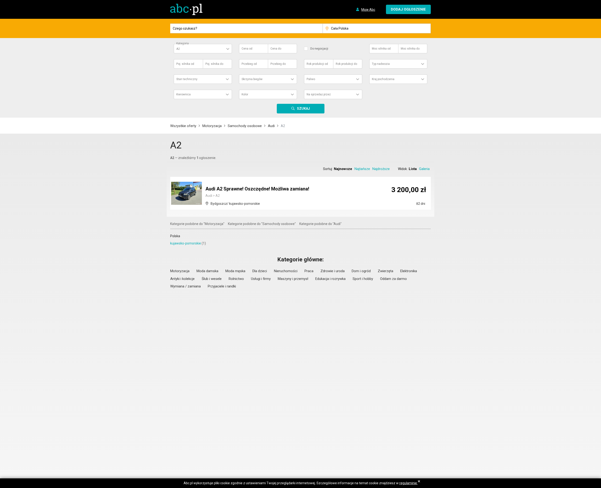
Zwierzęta (385, 271)
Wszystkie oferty (183, 126)
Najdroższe (381, 169)
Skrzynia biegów (252, 79)
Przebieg (249, 64)
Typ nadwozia (381, 64)
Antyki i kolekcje (182, 279)
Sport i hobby (363, 279)
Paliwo (311, 79)
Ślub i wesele (212, 279)
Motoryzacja (212, 126)
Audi (271, 126)
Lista (413, 169)
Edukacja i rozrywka (330, 279)
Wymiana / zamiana (185, 286)
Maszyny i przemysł (293, 279)
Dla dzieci (259, 271)
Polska (175, 236)
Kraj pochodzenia (383, 79)
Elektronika (408, 271)
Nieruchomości (285, 271)
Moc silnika (381, 48)
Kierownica (183, 94)
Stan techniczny (186, 79)
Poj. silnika (185, 64)
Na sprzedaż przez (319, 94)
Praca (308, 271)
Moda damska (207, 271)
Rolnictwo (236, 279)
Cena (247, 48)
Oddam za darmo (393, 279)
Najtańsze (362, 169)
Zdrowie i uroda (332, 271)
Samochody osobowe (245, 126)
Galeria (424, 169)
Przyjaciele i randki (222, 286)
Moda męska (235, 271)
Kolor (245, 94)
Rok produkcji (317, 64)
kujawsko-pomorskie (185, 243)
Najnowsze (343, 169)
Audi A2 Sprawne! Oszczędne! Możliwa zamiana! (257, 189)
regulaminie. (408, 483)
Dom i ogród (361, 271)
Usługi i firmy (261, 279)
